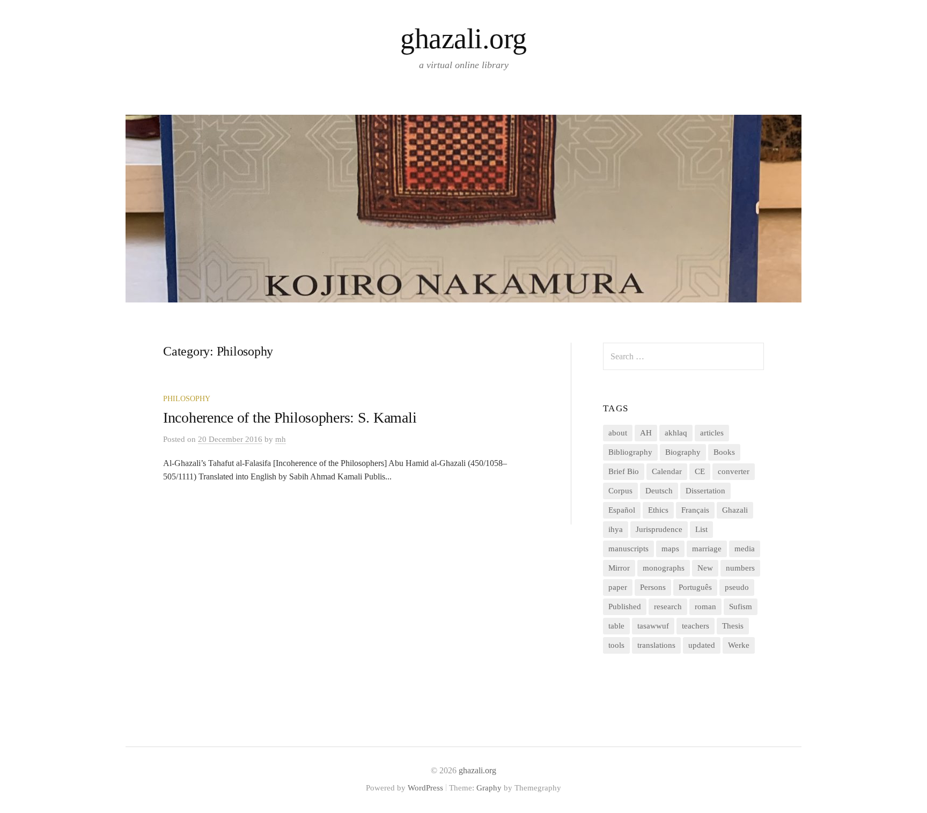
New (705, 568)
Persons (653, 587)
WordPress (425, 788)
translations (656, 645)
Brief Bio (623, 471)
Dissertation (705, 490)
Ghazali (735, 510)
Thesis (733, 626)
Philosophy (186, 399)
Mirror (619, 568)
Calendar (667, 471)
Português (695, 587)
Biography (683, 452)
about (617, 432)
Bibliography (630, 452)
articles (712, 432)
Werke (738, 645)
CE (700, 471)
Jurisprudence (659, 529)
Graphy (489, 788)
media (744, 548)
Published (624, 606)
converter (733, 471)
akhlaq (676, 432)
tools (616, 645)
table (616, 626)
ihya (615, 529)
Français (695, 510)
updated (701, 645)
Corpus (620, 490)
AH (646, 432)
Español (621, 510)
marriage (707, 548)
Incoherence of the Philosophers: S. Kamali (289, 417)
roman (705, 606)
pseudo (737, 587)
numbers (740, 568)
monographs (664, 568)
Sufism (740, 606)
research (668, 606)
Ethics (658, 510)
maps (670, 548)
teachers (695, 626)
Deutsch (659, 490)
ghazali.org (463, 39)
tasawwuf (653, 626)
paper (617, 587)
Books (724, 452)
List (701, 529)
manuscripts (628, 548)
